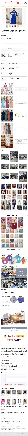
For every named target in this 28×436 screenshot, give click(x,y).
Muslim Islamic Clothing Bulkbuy (11, 429)
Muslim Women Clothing (3, 429)
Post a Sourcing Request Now (20, 384)
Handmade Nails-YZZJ (3, 413)
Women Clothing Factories (4, 426)
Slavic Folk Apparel (18, 421)
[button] (25, 45)
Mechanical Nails (9, 413)
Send (6, 384)
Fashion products (16, 412)
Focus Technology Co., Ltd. (9, 433)
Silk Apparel (13, 421)
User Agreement (17, 433)
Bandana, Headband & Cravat (4, 421)
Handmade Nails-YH (23, 412)
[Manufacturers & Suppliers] (14, 1)
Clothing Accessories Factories (18, 426)
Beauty (15, 413)
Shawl (9, 421)
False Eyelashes (2, 412)
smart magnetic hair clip (9, 412)
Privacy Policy (24, 433)
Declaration (21, 433)
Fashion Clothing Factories (11, 426)
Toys (21, 413)
